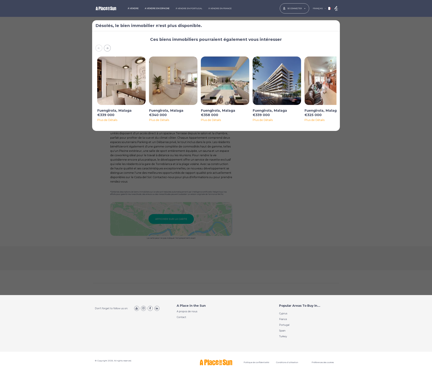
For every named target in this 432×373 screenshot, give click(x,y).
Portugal (284, 324)
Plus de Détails (107, 120)
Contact (181, 317)
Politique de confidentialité (256, 362)
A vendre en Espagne (157, 8)
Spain (282, 330)
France (283, 319)
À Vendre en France (220, 8)
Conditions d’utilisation (287, 362)
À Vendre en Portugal (189, 8)
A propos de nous (187, 311)
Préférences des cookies (323, 362)
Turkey (283, 336)
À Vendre (133, 8)
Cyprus (283, 313)
